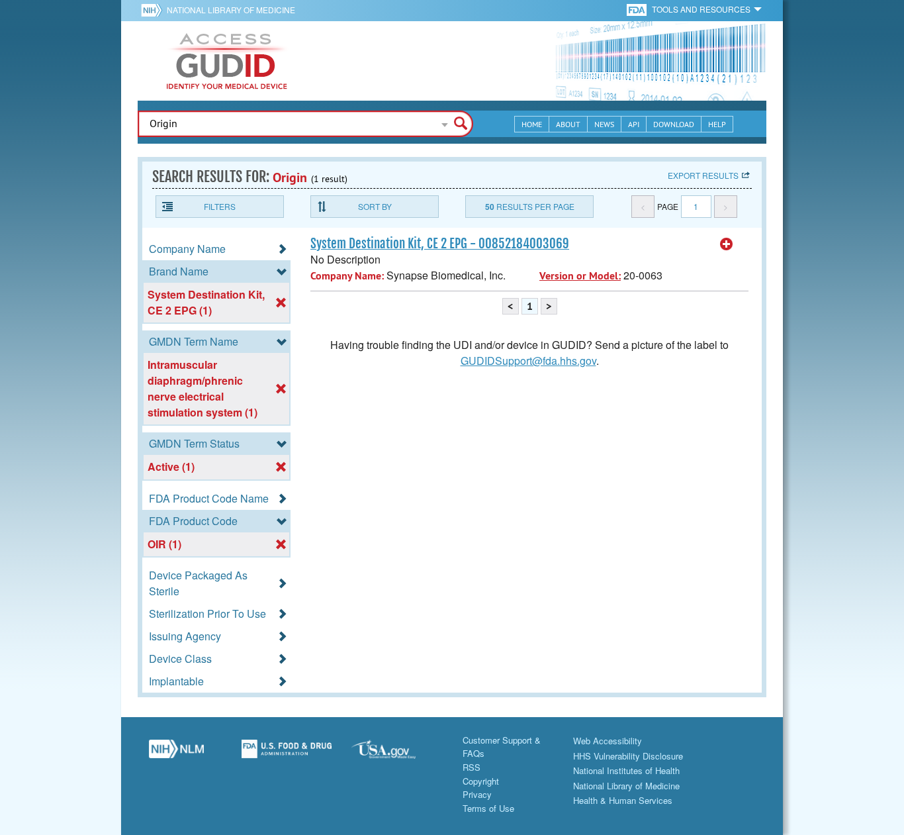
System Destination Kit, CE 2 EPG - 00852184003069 (439, 244)
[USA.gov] (396, 754)
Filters (220, 206)
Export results (703, 175)
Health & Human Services (622, 800)
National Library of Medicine (231, 9)
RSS (471, 767)
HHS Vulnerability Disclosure (628, 756)
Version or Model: (580, 276)
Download (673, 124)
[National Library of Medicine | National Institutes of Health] (176, 754)
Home (531, 124)
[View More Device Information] (726, 244)
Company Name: (347, 276)
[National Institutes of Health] (154, 10)
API (633, 124)
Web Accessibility (607, 740)
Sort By (375, 206)
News (604, 124)
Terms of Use (488, 808)
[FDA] (638, 9)
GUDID (227, 61)
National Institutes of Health (626, 770)
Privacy (477, 794)
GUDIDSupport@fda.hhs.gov (528, 360)
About (568, 124)
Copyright (481, 781)
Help (717, 124)
